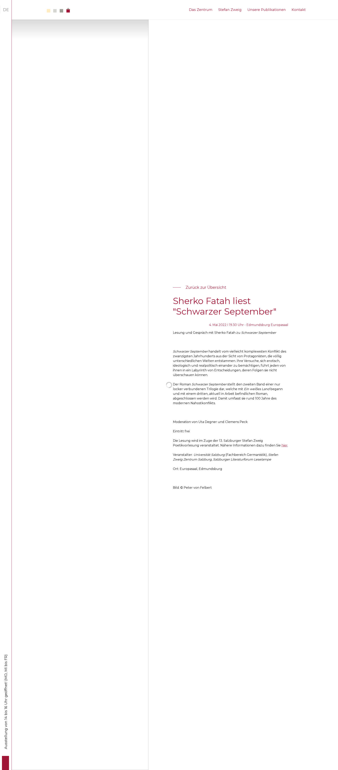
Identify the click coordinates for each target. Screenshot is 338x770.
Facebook (6, 760)
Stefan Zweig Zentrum (49, 10)
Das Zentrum (200, 10)
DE (6, 9)
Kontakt (299, 10)
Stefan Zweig (230, 10)
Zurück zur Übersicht (206, 287)
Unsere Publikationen (266, 10)
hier (284, 445)
